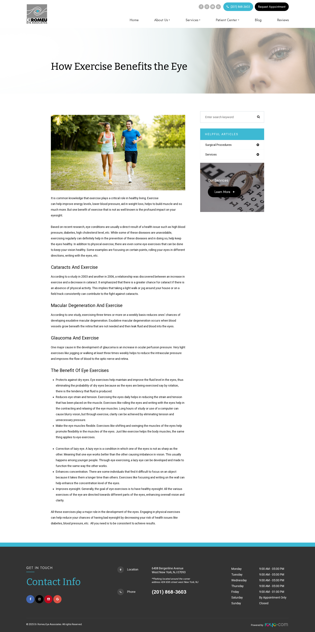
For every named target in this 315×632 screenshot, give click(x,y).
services (211, 154)
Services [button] (192, 20)
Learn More (222, 192)
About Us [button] (161, 20)
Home (134, 20)
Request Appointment (271, 7)
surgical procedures (218, 145)
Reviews (283, 20)
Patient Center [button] (226, 20)
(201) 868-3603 (240, 7)
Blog (258, 20)
